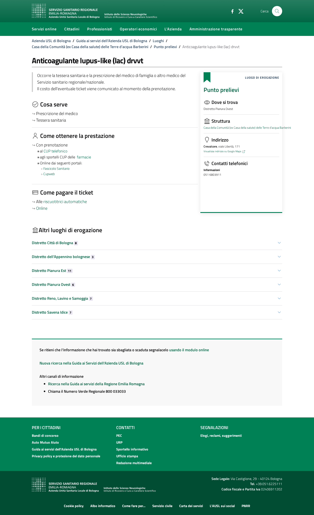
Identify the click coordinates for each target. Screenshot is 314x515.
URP (119, 442)
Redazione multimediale (134, 462)
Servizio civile (162, 505)
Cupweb (49, 173)
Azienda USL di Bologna (51, 41)
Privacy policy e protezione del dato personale (66, 456)
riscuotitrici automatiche (65, 201)
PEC (119, 435)
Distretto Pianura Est (51, 270)
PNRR (246, 505)
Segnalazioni (214, 427)
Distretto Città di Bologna (54, 243)
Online (41, 208)
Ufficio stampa (127, 456)
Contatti (125, 427)
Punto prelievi (165, 47)
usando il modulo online (189, 350)
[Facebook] (230, 10)
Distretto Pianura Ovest (53, 284)
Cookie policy (74, 505)
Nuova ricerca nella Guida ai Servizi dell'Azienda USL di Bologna (91, 363)
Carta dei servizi (191, 505)
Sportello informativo (132, 449)
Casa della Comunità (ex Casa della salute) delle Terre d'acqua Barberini (90, 47)
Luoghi (158, 41)
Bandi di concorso (45, 435)
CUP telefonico (55, 151)
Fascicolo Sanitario (56, 168)
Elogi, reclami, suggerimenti (221, 435)
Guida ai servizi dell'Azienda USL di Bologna (111, 41)
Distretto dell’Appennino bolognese (63, 257)
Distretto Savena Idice (51, 312)
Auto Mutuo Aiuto (45, 442)
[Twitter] (239, 10)
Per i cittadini (46, 427)
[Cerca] (277, 11)
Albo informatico (102, 505)
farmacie (84, 157)
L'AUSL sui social (222, 505)
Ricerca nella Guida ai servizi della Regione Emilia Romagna (96, 384)
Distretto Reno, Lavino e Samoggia (62, 298)
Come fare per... (133, 505)
